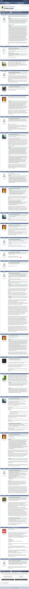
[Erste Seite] (1, 12)
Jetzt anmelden (21, 579)
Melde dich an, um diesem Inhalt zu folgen (5, 5)
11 (13, 571)
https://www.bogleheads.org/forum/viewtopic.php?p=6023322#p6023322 (17, 246)
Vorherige (3, 571)
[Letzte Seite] (21, 12)
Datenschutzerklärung (16, 587)
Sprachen (12, 587)
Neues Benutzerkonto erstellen (8, 579)
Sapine (12, 7)
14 (17, 571)
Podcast (17, 337)
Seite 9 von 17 (24, 571)
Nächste (19, 571)
